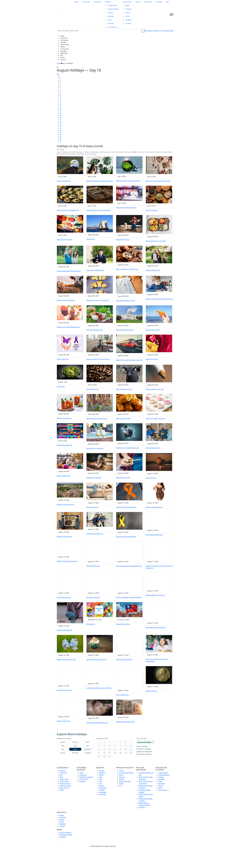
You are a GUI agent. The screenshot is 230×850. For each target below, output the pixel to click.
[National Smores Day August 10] (129, 462)
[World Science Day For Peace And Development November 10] (159, 643)
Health (121, 784)
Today (76, 2)
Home (59, 63)
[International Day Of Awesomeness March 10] (70, 255)
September (87, 749)
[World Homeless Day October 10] (70, 581)
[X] (89, 846)
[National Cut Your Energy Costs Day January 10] (129, 165)
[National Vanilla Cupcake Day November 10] (100, 644)
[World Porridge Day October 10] (100, 581)
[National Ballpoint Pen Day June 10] (159, 373)
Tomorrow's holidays (143, 749)
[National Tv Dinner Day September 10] (70, 521)
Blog (61, 777)
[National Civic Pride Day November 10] (129, 644)
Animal (121, 771)
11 (60, 98)
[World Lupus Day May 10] (70, 343)
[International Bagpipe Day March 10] (100, 254)
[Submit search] (143, 30)
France (160, 786)
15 (60, 107)
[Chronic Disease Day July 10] (159, 432)
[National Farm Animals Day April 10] (70, 284)
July (63, 749)
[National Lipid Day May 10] (159, 343)
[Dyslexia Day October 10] (100, 609)
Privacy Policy (64, 779)
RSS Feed (63, 837)
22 (60, 122)
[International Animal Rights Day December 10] (100, 707)
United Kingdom (113, 9)
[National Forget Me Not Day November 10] (70, 644)
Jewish (128, 5)
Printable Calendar (66, 835)
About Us (63, 771)
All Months (64, 53)
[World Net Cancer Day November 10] (70, 675)
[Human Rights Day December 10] (129, 677)
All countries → (113, 27)
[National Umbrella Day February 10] (70, 224)
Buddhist (129, 20)
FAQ (167, 2)
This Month (97, 2)
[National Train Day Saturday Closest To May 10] (129, 344)
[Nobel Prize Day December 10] (159, 675)
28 (60, 135)
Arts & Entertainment (126, 773)
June (87, 745)
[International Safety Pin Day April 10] (129, 285)
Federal (121, 779)
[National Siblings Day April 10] (159, 254)
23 (60, 124)
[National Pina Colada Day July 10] (100, 432)
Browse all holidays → (145, 742)
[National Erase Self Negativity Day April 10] (70, 313)
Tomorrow (85, 2)
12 (60, 100)
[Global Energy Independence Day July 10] (129, 432)
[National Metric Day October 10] (100, 550)
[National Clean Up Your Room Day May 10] (100, 343)
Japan (160, 788)
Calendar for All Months (144, 752)
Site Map (82, 781)
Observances (127, 2)
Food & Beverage (125, 781)
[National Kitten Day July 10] (70, 461)
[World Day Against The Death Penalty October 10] (129, 581)
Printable (159, 2)
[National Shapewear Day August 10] (159, 491)
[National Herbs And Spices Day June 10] (100, 403)
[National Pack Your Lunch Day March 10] (159, 224)
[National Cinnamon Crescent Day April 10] (100, 284)
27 (60, 132)
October (62, 753)
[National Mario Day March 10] (129, 224)
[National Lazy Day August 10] (100, 491)
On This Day (148, 2)
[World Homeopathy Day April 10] (100, 314)
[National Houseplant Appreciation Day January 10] (100, 165)
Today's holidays (142, 746)
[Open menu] (171, 14)
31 (60, 141)
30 (60, 139)
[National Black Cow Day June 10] (129, 373)
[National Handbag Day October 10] (70, 613)
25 (60, 128)
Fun (120, 786)
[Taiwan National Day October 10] (129, 609)
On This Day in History (143, 754)
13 (60, 102)
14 (60, 104)
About (62, 58)
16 (60, 109)
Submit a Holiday (65, 786)
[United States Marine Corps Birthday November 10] (100, 673)
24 (60, 126)
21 (60, 120)
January (62, 742)
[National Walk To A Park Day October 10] (159, 580)
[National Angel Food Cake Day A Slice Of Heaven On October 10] (159, 550)
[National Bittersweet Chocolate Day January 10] (100, 194)
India (109, 20)
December (88, 753)
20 (60, 117)
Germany (111, 23)
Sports (138, 2)
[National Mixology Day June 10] (70, 431)
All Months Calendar (86, 777)
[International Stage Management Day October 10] (129, 550)
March (88, 742)
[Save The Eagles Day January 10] (70, 165)
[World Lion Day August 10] (159, 462)
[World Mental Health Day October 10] (159, 520)
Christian (129, 9)
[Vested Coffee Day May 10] (100, 373)
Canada (110, 13)
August (75, 749)
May (75, 745)
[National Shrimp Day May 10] (159, 314)
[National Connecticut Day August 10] (70, 490)
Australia (111, 16)
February (75, 742)
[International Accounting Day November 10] (159, 611)
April (62, 745)
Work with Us (64, 788)
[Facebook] (75, 846)
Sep (58, 74)
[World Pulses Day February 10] (159, 194)
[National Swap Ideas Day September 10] (100, 519)
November (75, 753)
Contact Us (63, 773)
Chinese (128, 23)
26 (60, 130)
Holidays (108, 2)
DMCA (62, 790)
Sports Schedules (65, 833)
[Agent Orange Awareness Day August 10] (129, 491)
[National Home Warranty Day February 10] (129, 193)
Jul (57, 67)
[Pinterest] (82, 846)
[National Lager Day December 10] (70, 707)
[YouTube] (85, 846)
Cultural (121, 777)
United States (112, 5)
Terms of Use (64, 781)
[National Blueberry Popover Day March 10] (129, 254)
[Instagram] (79, 846)
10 (60, 96)
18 (60, 113)
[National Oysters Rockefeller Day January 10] (70, 194)
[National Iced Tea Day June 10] (70, 402)
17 (60, 111)
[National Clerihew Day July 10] (100, 462)
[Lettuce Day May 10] (70, 372)
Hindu (128, 16)
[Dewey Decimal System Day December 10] (129, 707)
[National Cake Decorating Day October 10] (70, 548)
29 (60, 137)
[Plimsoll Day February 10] (100, 223)
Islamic (128, 13)
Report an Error (65, 784)
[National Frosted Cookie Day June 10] (159, 403)
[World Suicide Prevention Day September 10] (129, 521)
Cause (121, 775)
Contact (63, 60)
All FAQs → (142, 807)
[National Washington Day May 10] (129, 314)
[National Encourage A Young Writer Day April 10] (159, 284)
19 (60, 115)
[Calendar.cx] (65, 847)
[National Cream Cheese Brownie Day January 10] (159, 165)
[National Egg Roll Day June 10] (129, 403)
